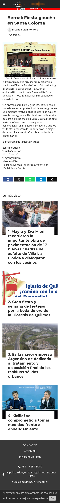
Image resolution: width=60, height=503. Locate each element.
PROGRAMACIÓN (30, 457)
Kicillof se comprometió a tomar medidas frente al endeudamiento (28, 422)
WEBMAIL (30, 451)
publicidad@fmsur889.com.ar (30, 481)
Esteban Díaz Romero (25, 29)
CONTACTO (30, 445)
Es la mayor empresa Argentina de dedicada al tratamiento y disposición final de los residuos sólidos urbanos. (30, 365)
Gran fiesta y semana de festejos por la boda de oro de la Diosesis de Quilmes (29, 308)
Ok (52, 498)
